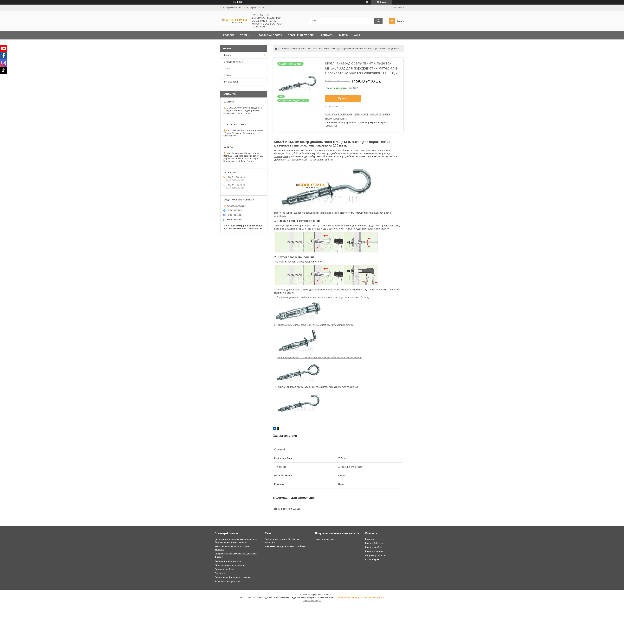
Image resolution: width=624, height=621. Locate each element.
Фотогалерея (231, 81)
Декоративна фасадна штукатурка (233, 577)
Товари (244, 35)
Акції (357, 35)
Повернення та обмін (301, 35)
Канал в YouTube (374, 547)
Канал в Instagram (374, 551)
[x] (278, 429)
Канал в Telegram (374, 543)
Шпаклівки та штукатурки (227, 581)
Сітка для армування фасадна (230, 565)
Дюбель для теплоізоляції (228, 561)
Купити (343, 98)
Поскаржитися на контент (346, 597)
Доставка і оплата (270, 35)
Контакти (327, 35)
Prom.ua (327, 594)
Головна (228, 35)
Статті (227, 68)
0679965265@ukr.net (236, 206)
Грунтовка (220, 573)
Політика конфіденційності (371, 597)
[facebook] (274, 429)
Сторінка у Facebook (376, 555)
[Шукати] (378, 21)
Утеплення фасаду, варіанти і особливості (286, 546)
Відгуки (343, 35)
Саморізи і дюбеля (224, 569)
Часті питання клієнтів (326, 539)
